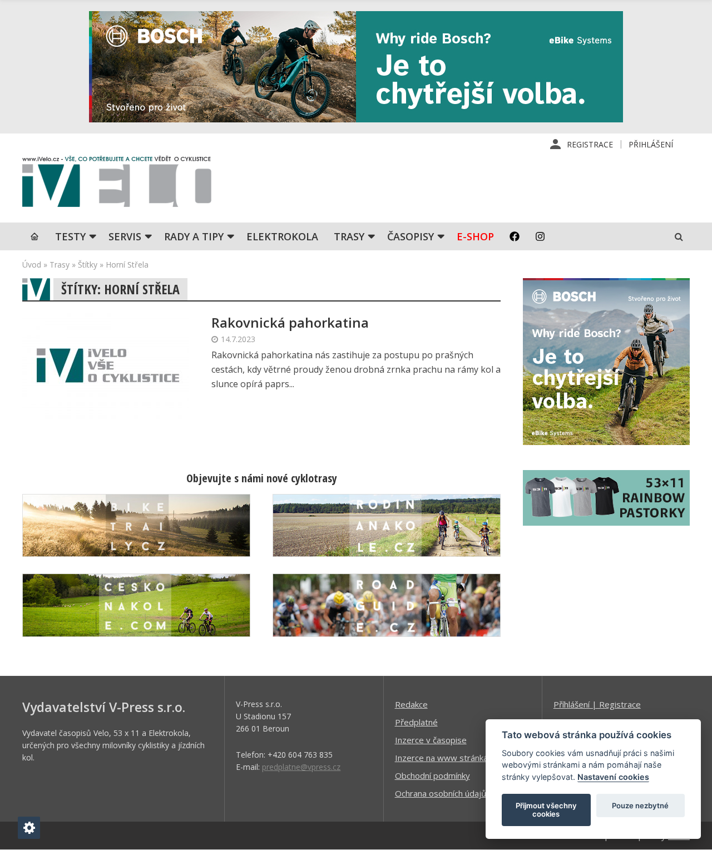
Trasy (349, 236)
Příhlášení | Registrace (597, 704)
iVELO (116, 184)
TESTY (70, 236)
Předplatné (416, 722)
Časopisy (410, 236)
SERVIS (124, 236)
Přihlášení (651, 144)
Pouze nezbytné (640, 805)
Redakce (411, 704)
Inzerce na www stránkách (445, 757)
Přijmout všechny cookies (546, 810)
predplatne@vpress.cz (301, 767)
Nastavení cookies (613, 777)
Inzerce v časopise (431, 739)
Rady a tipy (194, 236)
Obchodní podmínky (432, 775)
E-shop (475, 236)
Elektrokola (282, 236)
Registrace (590, 144)
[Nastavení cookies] (29, 828)
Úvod (31, 264)
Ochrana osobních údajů (440, 793)
